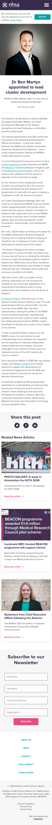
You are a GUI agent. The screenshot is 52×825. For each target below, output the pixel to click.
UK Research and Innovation (18, 170)
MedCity (10, 167)
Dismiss (42, 17)
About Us (26, 740)
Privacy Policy (26, 806)
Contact (26, 756)
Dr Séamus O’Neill (10, 298)
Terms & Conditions (26, 804)
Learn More (16, 20)
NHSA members (22, 363)
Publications (26, 772)
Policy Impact (26, 764)
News (26, 748)
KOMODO (38, 819)
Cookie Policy (26, 809)
